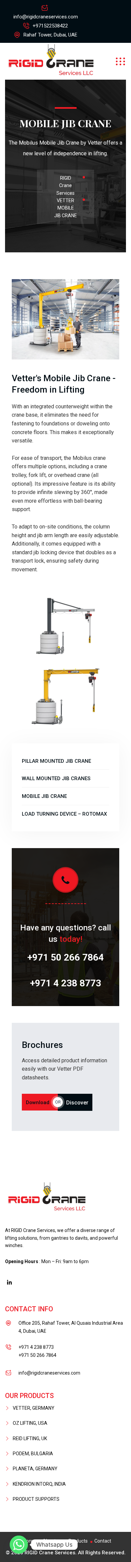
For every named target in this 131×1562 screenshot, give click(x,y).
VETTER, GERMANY (33, 1408)
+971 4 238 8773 (65, 983)
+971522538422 (50, 26)
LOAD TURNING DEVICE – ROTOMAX (64, 814)
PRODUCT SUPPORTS (36, 1499)
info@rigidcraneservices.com (45, 17)
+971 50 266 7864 (65, 957)
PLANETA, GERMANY (35, 1468)
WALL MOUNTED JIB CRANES (56, 778)
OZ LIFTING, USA (30, 1423)
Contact (102, 1541)
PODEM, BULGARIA (33, 1453)
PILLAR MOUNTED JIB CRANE (56, 761)
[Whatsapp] (19, 1545)
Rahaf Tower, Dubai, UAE (49, 35)
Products (78, 1541)
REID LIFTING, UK (30, 1438)
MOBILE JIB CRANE (44, 796)
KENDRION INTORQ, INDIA (39, 1484)
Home (29, 1541)
